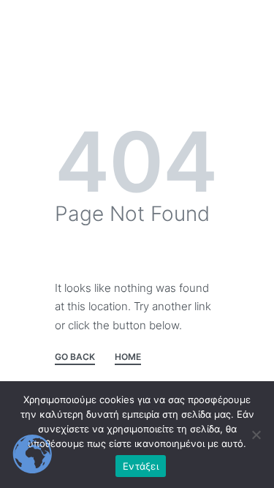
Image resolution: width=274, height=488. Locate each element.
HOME (128, 357)
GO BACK (75, 357)
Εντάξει (141, 466)
